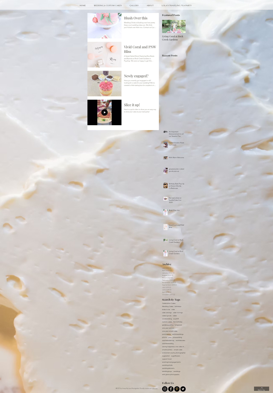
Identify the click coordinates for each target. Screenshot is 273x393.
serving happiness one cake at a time (174, 346)
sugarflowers (175, 356)
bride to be (166, 309)
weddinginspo (167, 371)
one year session (168, 328)
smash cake (178, 350)
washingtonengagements (171, 362)
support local (166, 359)
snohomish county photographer (173, 353)
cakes (175, 316)
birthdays (178, 306)
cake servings (167, 312)
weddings (176, 371)
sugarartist (166, 356)
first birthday (177, 322)
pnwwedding (177, 337)
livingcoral (178, 325)
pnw (169, 337)
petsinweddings (178, 334)
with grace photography (170, 374)
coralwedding (167, 319)
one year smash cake (169, 331)
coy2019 (176, 319)
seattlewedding (168, 343)
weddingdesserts (168, 368)
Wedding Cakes (167, 306)
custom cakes (167, 322)
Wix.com (155, 388)
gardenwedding (167, 325)
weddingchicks (167, 365)
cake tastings (178, 312)
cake (173, 309)
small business (167, 350)
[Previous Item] (165, 26)
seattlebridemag (168, 340)
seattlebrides (180, 340)
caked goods (166, 316)
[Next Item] (182, 26)
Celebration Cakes (169, 303)
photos (164, 337)
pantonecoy (166, 334)
